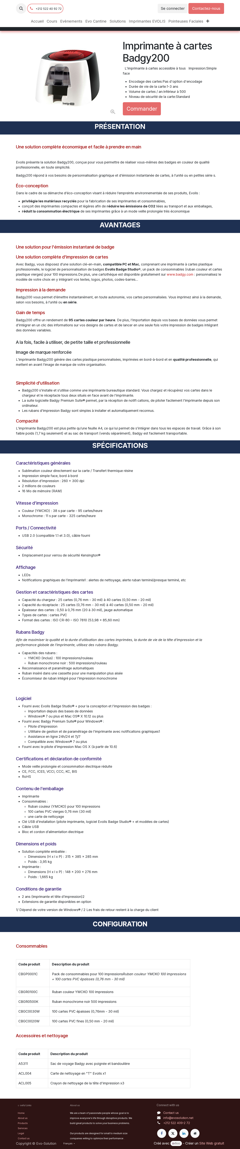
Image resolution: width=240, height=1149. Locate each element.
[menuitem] (37, 21)
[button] (21, 8)
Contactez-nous (206, 8)
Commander (142, 109)
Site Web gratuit (211, 1143)
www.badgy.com (180, 274)
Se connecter (173, 8)
